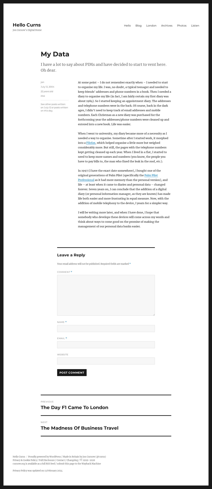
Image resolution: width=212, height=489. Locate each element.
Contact (61, 460)
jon (42, 82)
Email (62, 338)
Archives (166, 25)
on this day (47, 110)
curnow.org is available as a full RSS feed (34, 463)
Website (62, 354)
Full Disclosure (47, 460)
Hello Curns (27, 25)
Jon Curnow (89, 456)
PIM (43, 96)
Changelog (72, 460)
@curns (101, 456)
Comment (64, 272)
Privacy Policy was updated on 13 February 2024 (37, 470)
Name (62, 322)
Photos (181, 25)
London (151, 25)
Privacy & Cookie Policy (25, 460)
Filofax (90, 142)
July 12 (47, 107)
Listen (195, 25)
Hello (127, 25)
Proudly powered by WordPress (44, 456)
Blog (138, 25)
